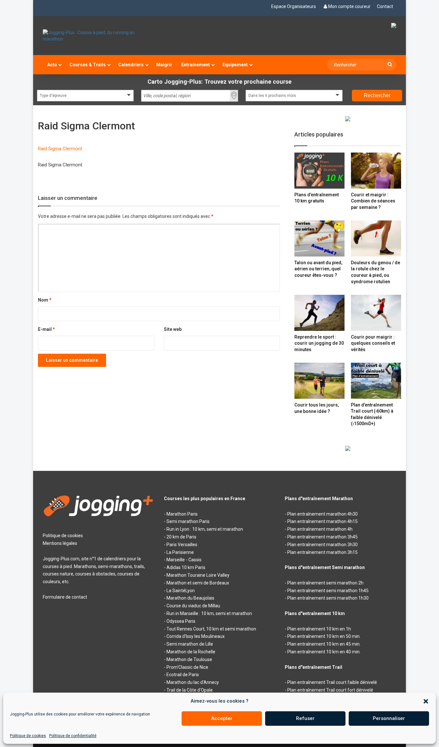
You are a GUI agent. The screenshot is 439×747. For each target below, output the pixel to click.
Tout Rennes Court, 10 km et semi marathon (211, 628)
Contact (385, 6)
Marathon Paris (182, 514)
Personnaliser (389, 718)
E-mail (46, 329)
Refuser (305, 718)
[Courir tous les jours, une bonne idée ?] (319, 381)
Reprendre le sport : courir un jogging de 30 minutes (319, 343)
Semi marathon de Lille (189, 644)
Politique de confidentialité (72, 735)
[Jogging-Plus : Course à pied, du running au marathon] (98, 35)
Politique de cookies (28, 735)
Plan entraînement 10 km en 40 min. (324, 651)
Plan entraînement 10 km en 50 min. (324, 636)
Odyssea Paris (180, 621)
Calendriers (131, 64)
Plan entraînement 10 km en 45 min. (324, 644)
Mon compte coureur (349, 6)
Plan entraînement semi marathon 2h (325, 582)
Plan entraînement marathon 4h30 (322, 514)
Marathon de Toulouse (189, 659)
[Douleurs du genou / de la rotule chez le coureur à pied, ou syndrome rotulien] (376, 238)
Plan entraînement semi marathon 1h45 (328, 590)
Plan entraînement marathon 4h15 (322, 521)
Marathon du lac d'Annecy (192, 682)
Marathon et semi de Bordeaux (197, 582)
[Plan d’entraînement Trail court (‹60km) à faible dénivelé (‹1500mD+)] (376, 380)
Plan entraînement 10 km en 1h (319, 628)
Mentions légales (60, 543)
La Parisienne (180, 552)
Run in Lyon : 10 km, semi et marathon (204, 529)
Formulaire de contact (65, 597)
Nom (44, 300)
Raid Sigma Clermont (60, 149)
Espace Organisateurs (293, 6)
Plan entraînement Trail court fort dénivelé (330, 690)
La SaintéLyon (180, 590)
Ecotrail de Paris (182, 674)
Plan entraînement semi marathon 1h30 (328, 598)
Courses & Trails (87, 64)
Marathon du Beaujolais (190, 598)
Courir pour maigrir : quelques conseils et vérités (373, 343)
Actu (52, 64)
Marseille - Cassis (184, 559)
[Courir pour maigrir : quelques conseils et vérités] (376, 313)
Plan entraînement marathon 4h (320, 529)
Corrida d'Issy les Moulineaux (195, 636)
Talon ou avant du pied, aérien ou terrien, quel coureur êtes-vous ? (318, 269)
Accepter (221, 718)
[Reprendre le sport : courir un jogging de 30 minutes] (319, 313)
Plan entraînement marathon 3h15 (322, 552)
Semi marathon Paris (188, 521)
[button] (426, 701)
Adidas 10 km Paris (185, 567)
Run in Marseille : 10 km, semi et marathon (209, 613)
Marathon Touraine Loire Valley (197, 575)
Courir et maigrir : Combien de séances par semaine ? (373, 201)
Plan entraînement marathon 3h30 (322, 544)
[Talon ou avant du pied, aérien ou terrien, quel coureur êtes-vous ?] (319, 238)
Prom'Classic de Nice (187, 667)
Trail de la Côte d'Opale (189, 690)
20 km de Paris (181, 536)
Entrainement (195, 64)
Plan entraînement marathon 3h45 (322, 536)
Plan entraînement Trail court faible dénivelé (332, 682)
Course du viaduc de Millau (193, 605)
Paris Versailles (181, 544)
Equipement (235, 64)
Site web (173, 329)
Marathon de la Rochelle (190, 651)
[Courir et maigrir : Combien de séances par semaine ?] (376, 170)
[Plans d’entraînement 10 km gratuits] (319, 170)
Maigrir (164, 64)
